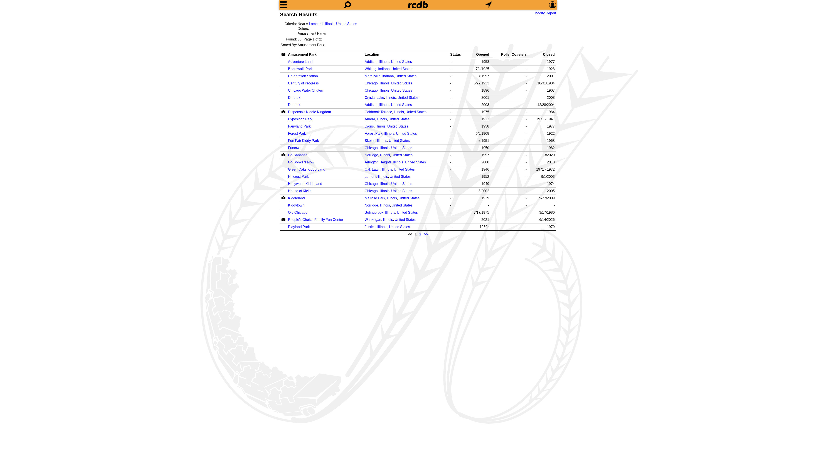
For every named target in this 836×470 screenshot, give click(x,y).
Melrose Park (375, 198)
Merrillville (373, 76)
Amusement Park (302, 54)
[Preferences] (552, 4)
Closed (549, 54)
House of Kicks (299, 191)
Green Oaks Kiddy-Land (306, 169)
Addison (371, 62)
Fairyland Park (299, 126)
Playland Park (299, 227)
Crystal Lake (374, 97)
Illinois (329, 24)
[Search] (347, 4)
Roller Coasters (514, 54)
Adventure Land (300, 62)
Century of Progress (303, 83)
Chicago (371, 83)
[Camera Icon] (283, 111)
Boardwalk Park (300, 69)
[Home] (418, 4)
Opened (482, 54)
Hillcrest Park (298, 176)
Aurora (370, 119)
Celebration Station (303, 76)
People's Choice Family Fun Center (315, 220)
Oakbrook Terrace (378, 112)
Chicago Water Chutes (305, 90)
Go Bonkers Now (301, 162)
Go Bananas (297, 155)
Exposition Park (300, 119)
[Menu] (283, 4)
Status (455, 54)
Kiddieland (296, 198)
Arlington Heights (378, 162)
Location (372, 54)
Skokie (370, 141)
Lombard (316, 24)
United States (346, 24)
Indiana (384, 69)
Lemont (370, 176)
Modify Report (545, 13)
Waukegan (373, 220)
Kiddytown (296, 205)
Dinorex (294, 97)
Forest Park (297, 133)
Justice (370, 227)
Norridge (371, 155)
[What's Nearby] (488, 4)
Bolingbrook (374, 212)
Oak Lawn (372, 169)
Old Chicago (297, 212)
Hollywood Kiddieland (305, 184)
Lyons (369, 126)
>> (426, 234)
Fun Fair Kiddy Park (303, 141)
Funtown (295, 148)
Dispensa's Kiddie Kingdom (309, 112)
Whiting (370, 69)
